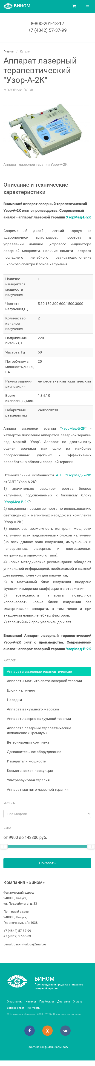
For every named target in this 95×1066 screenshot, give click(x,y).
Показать (47, 863)
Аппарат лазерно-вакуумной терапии (39, 718)
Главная (8, 51)
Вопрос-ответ (15, 1007)
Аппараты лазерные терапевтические (39, 671)
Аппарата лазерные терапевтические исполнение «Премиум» (39, 730)
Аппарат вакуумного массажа (33, 709)
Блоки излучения (21, 690)
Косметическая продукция (30, 770)
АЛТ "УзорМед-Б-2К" (73, 475)
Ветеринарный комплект (28, 742)
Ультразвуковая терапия (28, 780)
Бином (45, 979)
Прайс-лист (46, 1001)
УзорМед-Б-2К (78, 217)
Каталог (31, 1001)
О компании (15, 1001)
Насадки (14, 700)
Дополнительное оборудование (34, 752)
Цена (7, 827)
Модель (9, 803)
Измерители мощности (26, 761)
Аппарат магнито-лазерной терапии (38, 789)
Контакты (33, 1007)
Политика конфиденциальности (47, 1047)
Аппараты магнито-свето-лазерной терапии (44, 681)
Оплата (78, 1001)
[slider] (91, 846)
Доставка (63, 1001)
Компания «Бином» (24, 882)
